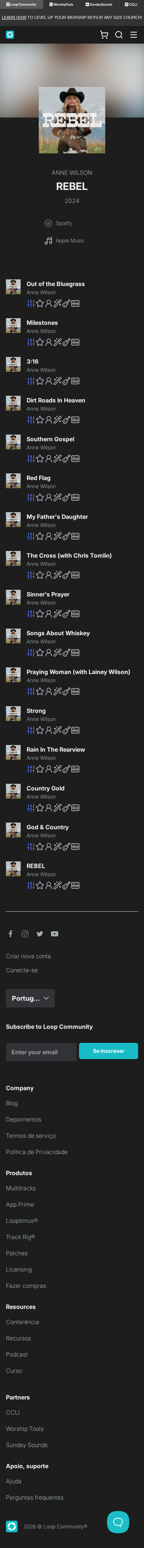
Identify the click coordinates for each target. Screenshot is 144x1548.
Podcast (17, 1354)
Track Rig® (20, 1237)
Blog (12, 1103)
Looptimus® (22, 1220)
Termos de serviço (31, 1135)
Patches (17, 1253)
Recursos (18, 1338)
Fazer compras (26, 1285)
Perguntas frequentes (35, 1497)
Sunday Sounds (27, 1445)
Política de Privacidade (37, 1152)
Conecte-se (22, 970)
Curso (14, 1370)
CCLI (13, 1412)
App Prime (20, 1204)
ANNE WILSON (72, 172)
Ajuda (13, 1481)
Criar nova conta (28, 956)
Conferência (22, 1322)
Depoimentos (23, 1119)
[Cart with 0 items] (104, 34)
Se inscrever (108, 1051)
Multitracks (21, 1188)
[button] (82, 303)
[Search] (118, 34)
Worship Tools (25, 1428)
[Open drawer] (133, 34)
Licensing (19, 1269)
